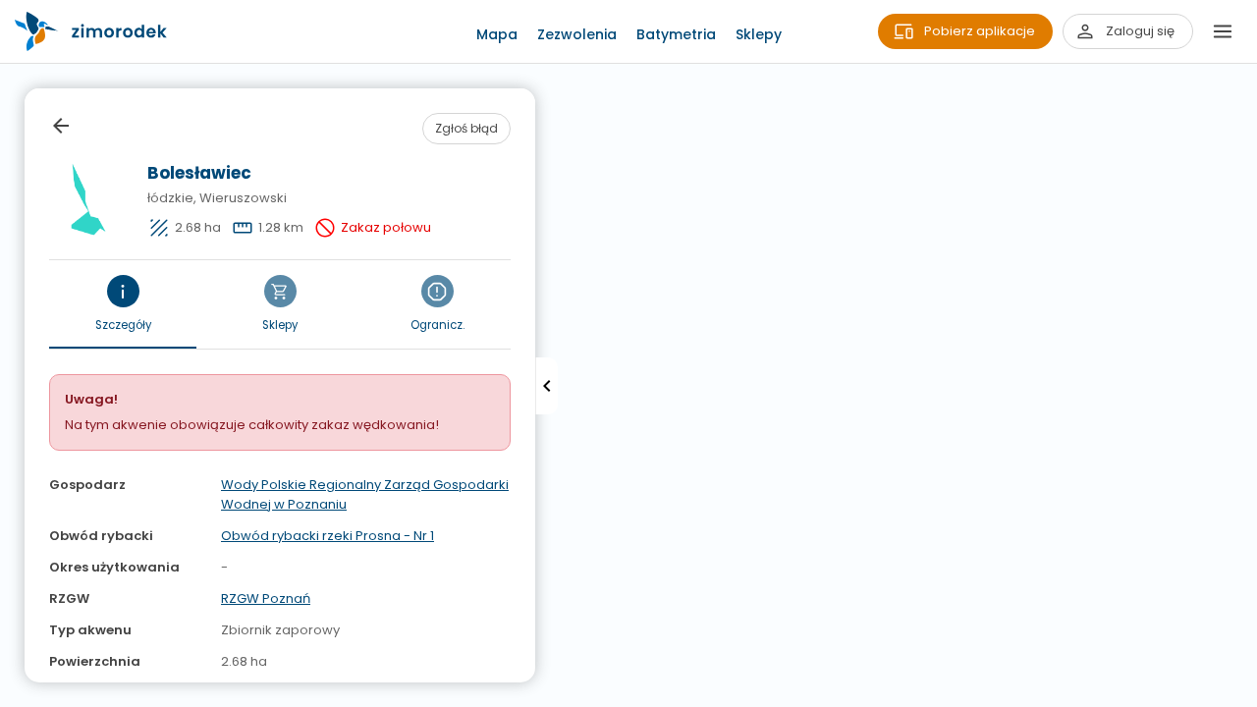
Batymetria (676, 34)
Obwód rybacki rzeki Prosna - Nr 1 (327, 535)
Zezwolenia (577, 34)
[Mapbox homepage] (12, 694)
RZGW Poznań (265, 598)
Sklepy (759, 34)
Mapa (497, 34)
